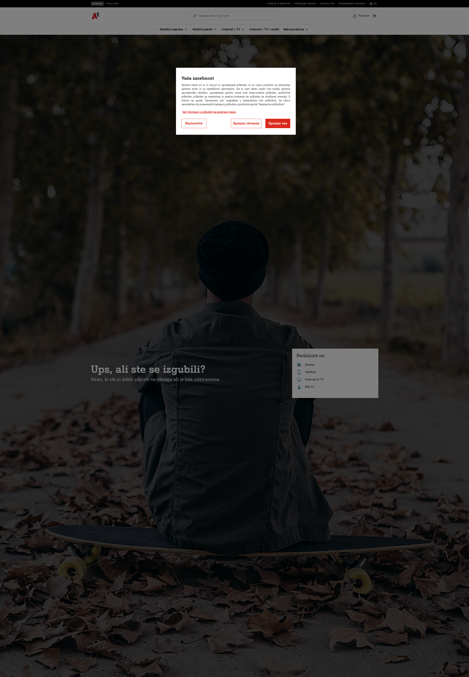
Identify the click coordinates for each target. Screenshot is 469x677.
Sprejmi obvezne (246, 123)
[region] (236, 101)
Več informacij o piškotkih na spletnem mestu (209, 112)
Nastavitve (194, 123)
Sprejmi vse (278, 123)
